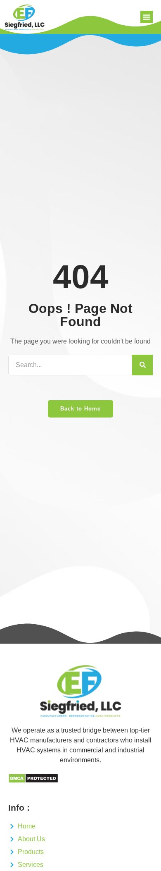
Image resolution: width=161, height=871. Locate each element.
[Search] (142, 365)
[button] (146, 17)
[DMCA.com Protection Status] (33, 781)
